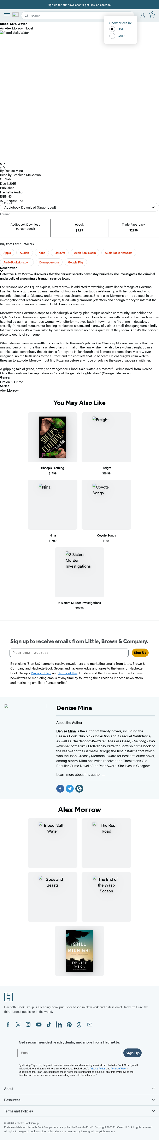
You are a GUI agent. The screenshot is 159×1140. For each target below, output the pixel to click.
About (8, 1088)
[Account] (143, 15)
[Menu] (7, 15)
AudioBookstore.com (17, 262)
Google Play (75, 262)
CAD (121, 35)
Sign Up (140, 653)
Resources (12, 1099)
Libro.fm (59, 252)
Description (8, 268)
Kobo (42, 252)
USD (121, 28)
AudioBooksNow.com (118, 252)
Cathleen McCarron (26, 174)
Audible (24, 252)
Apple (7, 252)
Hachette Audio (11, 192)
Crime (18, 381)
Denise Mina (14, 170)
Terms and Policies (18, 1110)
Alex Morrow (9, 390)
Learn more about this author (79, 774)
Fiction (5, 381)
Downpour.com (49, 262)
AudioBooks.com (85, 252)
